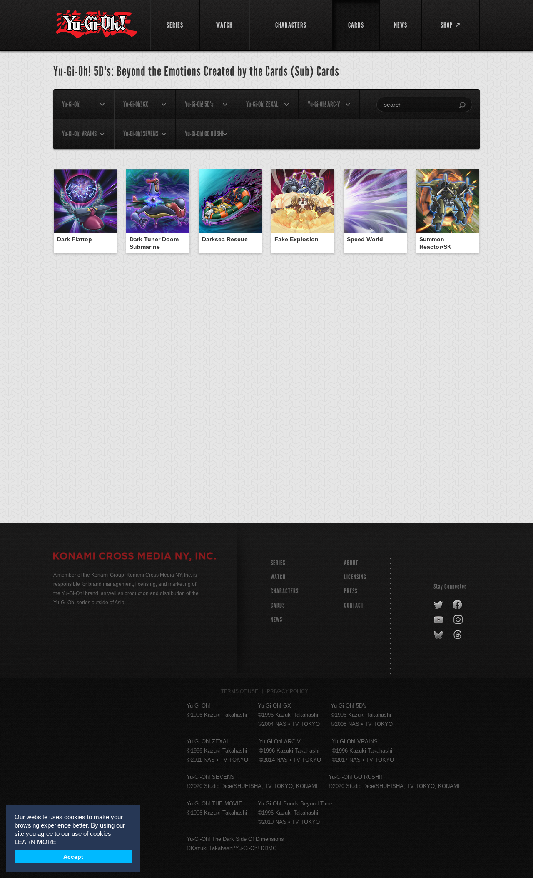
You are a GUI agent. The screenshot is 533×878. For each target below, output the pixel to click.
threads (458, 635)
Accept (73, 857)
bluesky (439, 635)
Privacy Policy (287, 691)
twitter (438, 605)
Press (350, 591)
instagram (458, 620)
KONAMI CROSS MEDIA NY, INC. (134, 557)
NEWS (276, 619)
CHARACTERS (285, 591)
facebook (458, 605)
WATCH (278, 577)
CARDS (278, 605)
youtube (439, 620)
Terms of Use (239, 691)
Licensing (355, 577)
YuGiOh (96, 24)
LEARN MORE (35, 841)
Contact (354, 605)
